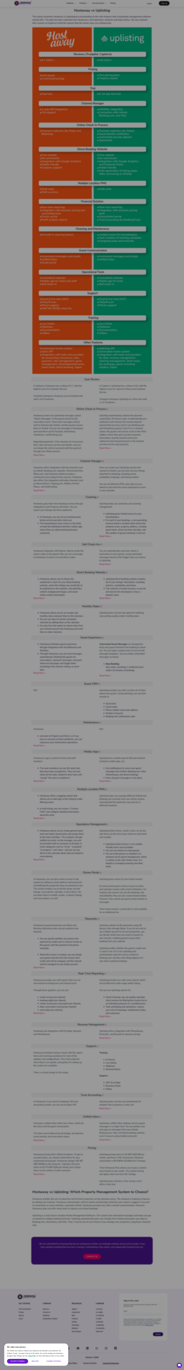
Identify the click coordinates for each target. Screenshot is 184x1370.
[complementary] (36, 1355)
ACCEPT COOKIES (18, 1361)
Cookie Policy (31, 1356)
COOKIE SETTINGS (53, 1361)
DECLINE (35, 1361)
